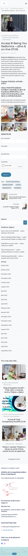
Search (4, 219)
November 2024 (6, 321)
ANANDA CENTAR (8, 184)
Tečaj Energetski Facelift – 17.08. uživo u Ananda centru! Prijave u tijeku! (14, 390)
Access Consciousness (12, 181)
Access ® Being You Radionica (9, 35)
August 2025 (5, 287)
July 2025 (4, 291)
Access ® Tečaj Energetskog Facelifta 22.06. (14, 420)
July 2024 (4, 333)
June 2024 (4, 338)
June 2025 (4, 295)
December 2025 (6, 274)
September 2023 (6, 351)
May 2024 (4, 342)
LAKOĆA (18, 184)
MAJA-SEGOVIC (7, 188)
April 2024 (4, 346)
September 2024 (6, 325)
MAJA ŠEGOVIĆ (7, 39)
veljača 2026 (18, 443)
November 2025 (6, 278)
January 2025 (5, 312)
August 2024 (5, 329)
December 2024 (6, 316)
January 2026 (5, 270)
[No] (26, 551)
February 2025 (5, 308)
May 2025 (4, 299)
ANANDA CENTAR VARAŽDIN (11, 37)
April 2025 (4, 304)
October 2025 (5, 282)
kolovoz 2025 (7, 384)
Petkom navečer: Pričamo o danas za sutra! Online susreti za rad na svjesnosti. (14, 449)
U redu (14, 553)
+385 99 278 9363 (7, 530)
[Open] (26, 3)
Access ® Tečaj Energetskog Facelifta (13, 414)
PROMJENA (17, 188)
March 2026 (5, 265)
